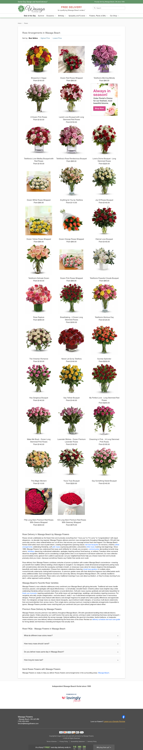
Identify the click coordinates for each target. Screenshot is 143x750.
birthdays (31, 551)
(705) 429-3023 (23, 721)
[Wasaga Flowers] (34, 9)
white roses (90, 547)
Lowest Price (57, 38)
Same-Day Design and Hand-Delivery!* (33, 1)
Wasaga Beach (103, 673)
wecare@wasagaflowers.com (28, 723)
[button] (137, 740)
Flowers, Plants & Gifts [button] (97, 16)
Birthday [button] (61, 16)
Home (19, 23)
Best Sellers (33, 38)
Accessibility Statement (78, 741)
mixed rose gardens (90, 569)
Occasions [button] (50, 16)
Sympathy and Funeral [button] (77, 16)
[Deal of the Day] (104, 99)
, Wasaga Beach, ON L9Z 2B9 (28, 719)
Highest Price (45, 38)
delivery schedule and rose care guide (106, 619)
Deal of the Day (30, 16)
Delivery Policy (92, 741)
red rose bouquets (91, 544)
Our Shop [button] (113, 16)
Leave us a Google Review (114, 721)
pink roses (56, 547)
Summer (41, 16)
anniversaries (94, 549)
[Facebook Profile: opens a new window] (123, 716)
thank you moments (29, 593)
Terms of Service (52, 741)
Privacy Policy (63, 741)
